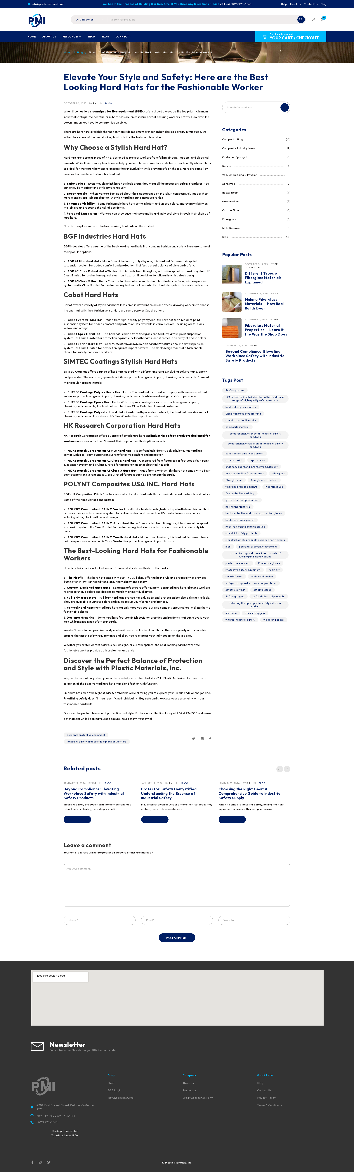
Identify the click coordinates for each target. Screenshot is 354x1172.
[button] (279, 769)
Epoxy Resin (230, 192)
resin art (274, 570)
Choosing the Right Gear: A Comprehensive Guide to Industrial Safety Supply (250, 793)
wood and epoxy (273, 619)
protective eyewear (237, 563)
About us (188, 1083)
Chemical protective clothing (243, 413)
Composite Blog (232, 139)
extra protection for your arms (244, 473)
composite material (237, 427)
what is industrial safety (240, 619)
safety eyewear (235, 589)
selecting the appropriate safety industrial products (255, 604)
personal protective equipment (86, 735)
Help (284, 4)
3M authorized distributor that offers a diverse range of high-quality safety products (255, 398)
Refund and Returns (120, 1097)
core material (233, 460)
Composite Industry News (239, 148)
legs (228, 546)
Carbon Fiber (231, 210)
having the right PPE (237, 506)
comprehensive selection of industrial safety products (255, 445)
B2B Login (115, 1090)
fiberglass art (233, 480)
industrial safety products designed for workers (96, 741)
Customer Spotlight (234, 157)
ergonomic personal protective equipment (251, 466)
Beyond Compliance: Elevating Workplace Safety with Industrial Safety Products (255, 355)
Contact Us (311, 4)
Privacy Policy (266, 1097)
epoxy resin (258, 460)
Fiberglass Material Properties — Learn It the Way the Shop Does (266, 329)
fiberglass (278, 473)
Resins (226, 166)
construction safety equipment (244, 453)
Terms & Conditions (269, 1105)
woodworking (231, 201)
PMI (95, 103)
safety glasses (263, 589)
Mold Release (231, 228)
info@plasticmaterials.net (47, 4)
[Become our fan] (32, 1162)
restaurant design (262, 576)
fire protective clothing (239, 493)
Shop (111, 1083)
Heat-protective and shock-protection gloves (253, 513)
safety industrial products (268, 596)
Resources (190, 1090)
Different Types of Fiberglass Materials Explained (263, 277)
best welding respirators (240, 407)
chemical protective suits (240, 420)
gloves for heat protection (241, 500)
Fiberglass (229, 219)
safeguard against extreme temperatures (251, 583)
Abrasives (228, 183)
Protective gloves (269, 563)
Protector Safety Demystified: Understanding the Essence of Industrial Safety (169, 793)
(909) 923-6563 (241, 4)
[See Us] (40, 1162)
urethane (231, 613)
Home (68, 52)
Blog (323, 4)
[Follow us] (49, 1162)
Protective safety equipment (243, 570)
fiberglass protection (264, 480)
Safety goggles (234, 596)
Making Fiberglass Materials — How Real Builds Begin (264, 303)
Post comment (177, 937)
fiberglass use (274, 486)
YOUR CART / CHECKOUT (294, 38)
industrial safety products (241, 533)
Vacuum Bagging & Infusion (239, 175)
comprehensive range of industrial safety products (255, 435)
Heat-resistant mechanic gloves (245, 526)
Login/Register (314, 20)
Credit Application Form (198, 1097)
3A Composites (234, 390)
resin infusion (233, 576)
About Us (295, 4)
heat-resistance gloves (239, 520)
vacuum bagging (255, 613)
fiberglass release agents (241, 486)
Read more (77, 819)
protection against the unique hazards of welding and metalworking (255, 555)
